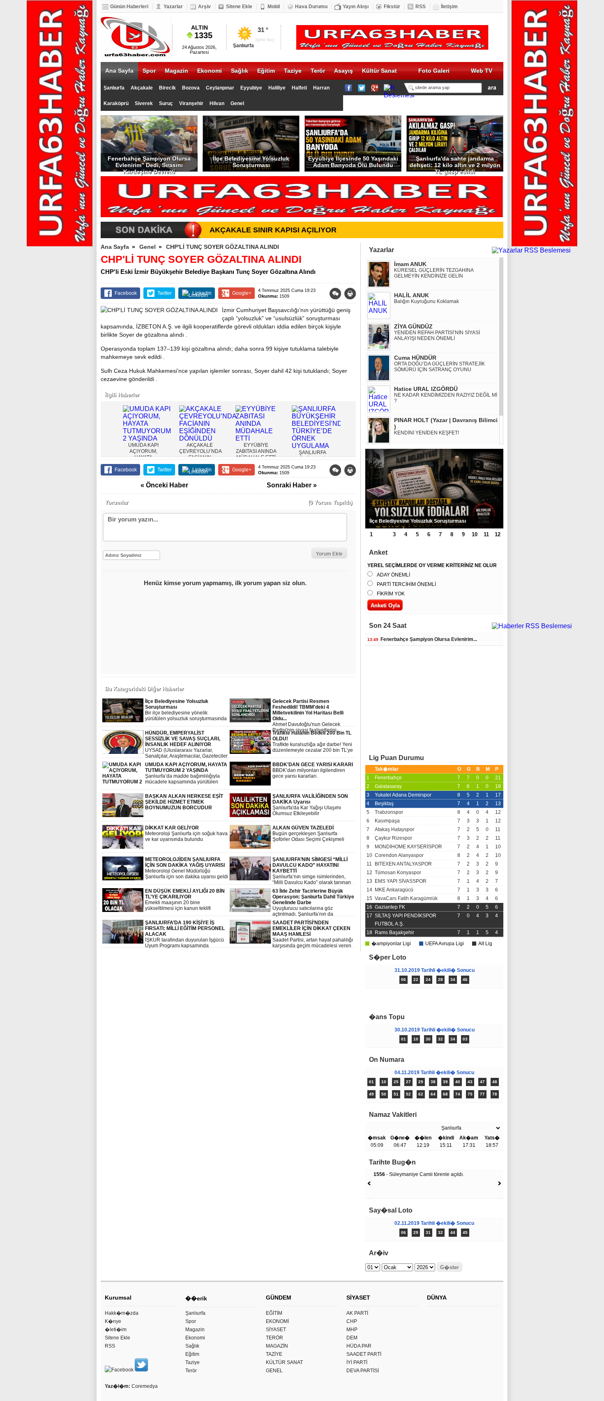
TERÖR (274, 1338)
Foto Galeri (434, 70)
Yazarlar (173, 6)
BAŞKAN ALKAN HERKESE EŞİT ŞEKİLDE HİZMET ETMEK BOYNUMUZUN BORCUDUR (184, 802)
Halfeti (299, 88)
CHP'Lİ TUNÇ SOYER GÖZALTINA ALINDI (222, 246)
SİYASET (276, 1329)
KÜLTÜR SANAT (284, 1362)
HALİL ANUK (411, 295)
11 (486, 534)
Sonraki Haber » (292, 485)
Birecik (167, 88)
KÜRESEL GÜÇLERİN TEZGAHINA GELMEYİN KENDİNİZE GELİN (433, 273)
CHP (351, 1321)
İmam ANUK (410, 264)
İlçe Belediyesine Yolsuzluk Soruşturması (251, 161)
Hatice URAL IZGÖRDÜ (426, 389)
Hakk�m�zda (121, 1313)
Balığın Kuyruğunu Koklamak (426, 301)
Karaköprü (116, 103)
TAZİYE (274, 1354)
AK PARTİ (357, 1313)
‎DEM (351, 1338)
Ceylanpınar (220, 88)
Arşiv (204, 6)
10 (474, 534)
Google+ (241, 293)
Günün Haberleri (129, 6)
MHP (351, 1329)
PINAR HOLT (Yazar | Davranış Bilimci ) (446, 423)
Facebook (126, 293)
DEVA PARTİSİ (362, 1370)
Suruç (166, 103)
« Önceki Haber (164, 485)
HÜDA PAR (358, 1346)
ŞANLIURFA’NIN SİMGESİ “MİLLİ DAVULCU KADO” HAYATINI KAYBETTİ (311, 871)
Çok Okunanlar (399, 999)
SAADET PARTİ (363, 1354)
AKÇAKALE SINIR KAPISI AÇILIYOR (273, 230)
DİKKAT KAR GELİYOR (186, 833)
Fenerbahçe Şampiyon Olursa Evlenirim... (422, 639)
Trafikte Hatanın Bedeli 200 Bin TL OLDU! (312, 741)
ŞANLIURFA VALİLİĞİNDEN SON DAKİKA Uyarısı (310, 804)
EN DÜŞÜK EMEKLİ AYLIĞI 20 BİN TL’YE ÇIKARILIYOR (185, 900)
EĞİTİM (274, 1313)
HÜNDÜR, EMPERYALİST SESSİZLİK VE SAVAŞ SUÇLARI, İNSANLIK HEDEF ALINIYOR (186, 744)
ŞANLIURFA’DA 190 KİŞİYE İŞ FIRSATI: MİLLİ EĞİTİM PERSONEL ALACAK (185, 934)
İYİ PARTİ (356, 1362)
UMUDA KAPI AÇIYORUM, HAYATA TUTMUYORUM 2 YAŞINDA (186, 773)
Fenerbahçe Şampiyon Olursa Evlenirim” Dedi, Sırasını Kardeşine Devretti (149, 163)
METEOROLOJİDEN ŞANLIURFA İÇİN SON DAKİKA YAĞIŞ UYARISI (186, 868)
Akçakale (142, 88)
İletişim (449, 6)
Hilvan (217, 103)
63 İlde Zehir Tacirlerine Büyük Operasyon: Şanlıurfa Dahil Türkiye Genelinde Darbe (313, 902)
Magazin (176, 70)
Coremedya (144, 1386)
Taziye (293, 70)
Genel (237, 103)
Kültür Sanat (379, 70)
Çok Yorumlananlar (469, 999)
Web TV (481, 70)
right (348, 423)
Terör (318, 70)
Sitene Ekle (239, 6)
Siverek (144, 103)
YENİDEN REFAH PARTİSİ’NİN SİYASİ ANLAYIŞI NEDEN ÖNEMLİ (437, 335)
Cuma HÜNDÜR (415, 357)
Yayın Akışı (356, 6)
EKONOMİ (277, 1321)
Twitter (164, 293)
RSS (420, 6)
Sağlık (239, 70)
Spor (149, 70)
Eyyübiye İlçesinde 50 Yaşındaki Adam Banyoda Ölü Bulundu (353, 161)
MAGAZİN (277, 1346)
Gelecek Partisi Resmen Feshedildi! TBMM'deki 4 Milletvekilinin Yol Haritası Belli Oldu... (313, 715)
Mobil (273, 6)
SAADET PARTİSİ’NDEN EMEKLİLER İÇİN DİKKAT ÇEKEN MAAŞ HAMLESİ (312, 934)
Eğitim (266, 70)
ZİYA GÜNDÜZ (413, 326)
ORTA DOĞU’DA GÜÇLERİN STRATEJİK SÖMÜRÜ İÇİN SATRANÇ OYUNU (439, 366)
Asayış (343, 70)
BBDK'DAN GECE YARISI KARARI (312, 770)
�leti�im (116, 1329)
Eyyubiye (251, 88)
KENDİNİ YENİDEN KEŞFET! (426, 433)
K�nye (113, 1321)
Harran (321, 88)
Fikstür (392, 6)
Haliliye (277, 88)
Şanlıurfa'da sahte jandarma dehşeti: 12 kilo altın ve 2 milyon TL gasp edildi (455, 163)
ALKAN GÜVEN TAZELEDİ (308, 834)
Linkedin (202, 293)
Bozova (191, 88)
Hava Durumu (311, 6)
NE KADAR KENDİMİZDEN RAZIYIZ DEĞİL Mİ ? (445, 398)
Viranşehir (191, 103)
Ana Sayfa (119, 70)
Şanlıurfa (114, 88)
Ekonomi (209, 70)
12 (497, 534)
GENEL (274, 1370)
